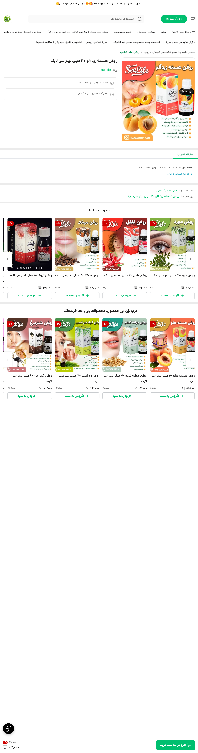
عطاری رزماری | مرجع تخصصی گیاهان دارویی (169, 52)
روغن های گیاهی (129, 52)
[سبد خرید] (192, 19)
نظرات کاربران (185, 154)
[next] (7, 259)
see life (106, 70)
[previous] (190, 259)
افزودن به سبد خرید (173, 745)
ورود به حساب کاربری (179, 174)
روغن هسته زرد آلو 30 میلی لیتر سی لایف (153, 196)
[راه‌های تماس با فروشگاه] (8, 728)
